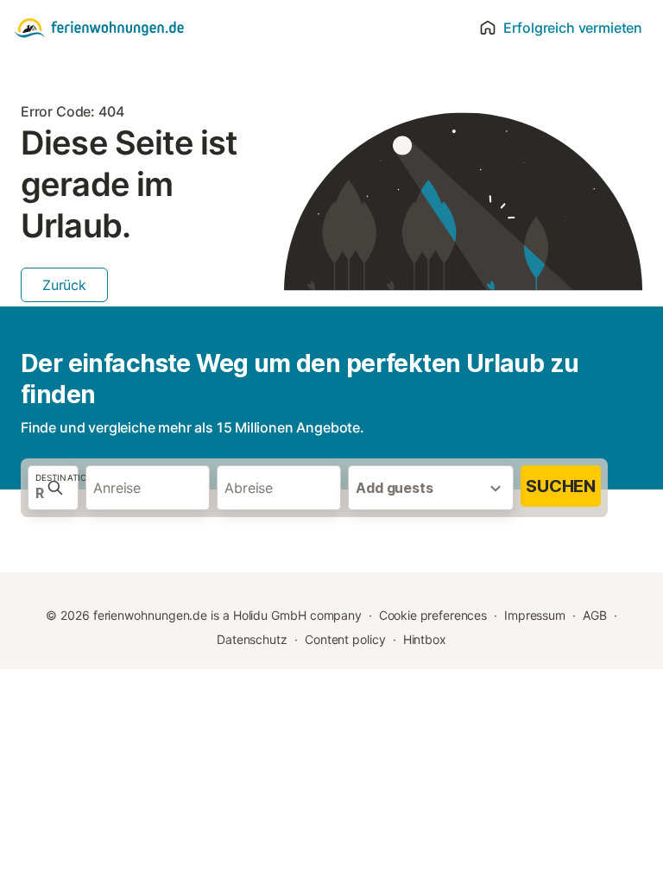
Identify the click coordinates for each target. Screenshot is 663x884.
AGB (595, 615)
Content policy (345, 639)
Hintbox (424, 639)
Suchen (561, 486)
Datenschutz (252, 639)
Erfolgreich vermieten (572, 27)
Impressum (534, 615)
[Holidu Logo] (99, 27)
